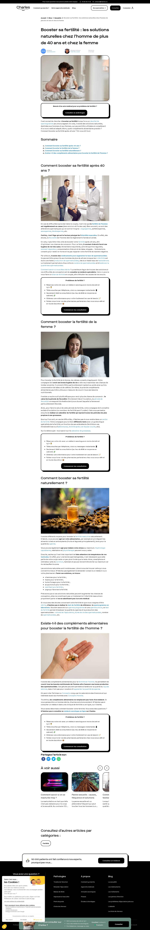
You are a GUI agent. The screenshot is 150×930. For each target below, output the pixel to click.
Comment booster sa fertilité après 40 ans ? (63, 145)
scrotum (59, 562)
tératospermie (57, 231)
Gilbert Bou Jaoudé (75, 51)
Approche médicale (87, 887)
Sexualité (57, 18)
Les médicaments (114, 887)
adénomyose (63, 427)
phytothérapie (68, 550)
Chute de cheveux (60, 906)
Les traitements (113, 892)
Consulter (115, 8)
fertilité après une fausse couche (82, 427)
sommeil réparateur (49, 249)
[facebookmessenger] (48, 759)
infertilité (101, 258)
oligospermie (86, 229)
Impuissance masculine (61, 897)
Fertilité (46, 843)
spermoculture (96, 607)
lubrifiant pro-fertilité (54, 587)
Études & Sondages (88, 902)
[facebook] (43, 759)
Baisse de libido (59, 892)
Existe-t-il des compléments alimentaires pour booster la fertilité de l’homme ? (76, 153)
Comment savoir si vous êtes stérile (55, 269)
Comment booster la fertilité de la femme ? (62, 148)
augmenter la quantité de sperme (86, 689)
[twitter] (54, 759)
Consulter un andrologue (75, 112)
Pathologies (60, 876)
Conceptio (66, 693)
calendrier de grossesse (80, 431)
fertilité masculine (82, 536)
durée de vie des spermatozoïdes (88, 612)
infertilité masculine (89, 235)
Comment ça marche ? (41, 8)
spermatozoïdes (49, 615)
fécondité (53, 238)
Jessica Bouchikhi (51, 51)
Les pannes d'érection (115, 897)
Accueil (43, 18)
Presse (83, 897)
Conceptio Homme (75, 695)
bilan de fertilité (58, 274)
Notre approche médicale (61, 8)
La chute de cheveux (115, 911)
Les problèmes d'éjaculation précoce (120, 902)
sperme (52, 544)
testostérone (103, 260)
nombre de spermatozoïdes (85, 263)
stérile (43, 605)
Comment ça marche (88, 882)
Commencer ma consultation (75, 310)
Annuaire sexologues (88, 892)
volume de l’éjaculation (64, 612)
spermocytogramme (76, 607)
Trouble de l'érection (61, 882)
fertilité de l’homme (86, 682)
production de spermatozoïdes (66, 260)
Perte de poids (59, 902)
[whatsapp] (59, 759)
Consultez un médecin (111, 860)
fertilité (81, 242)
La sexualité (112, 882)
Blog (74, 8)
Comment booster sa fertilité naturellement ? (63, 150)
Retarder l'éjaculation (61, 887)
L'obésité (111, 906)
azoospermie (46, 231)
